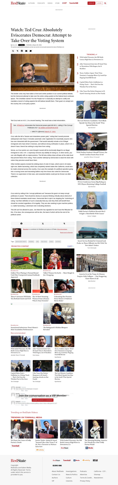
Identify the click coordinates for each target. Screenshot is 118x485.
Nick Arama (36, 355)
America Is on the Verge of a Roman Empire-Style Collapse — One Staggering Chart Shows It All (92, 276)
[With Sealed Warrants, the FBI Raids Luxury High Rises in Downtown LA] (20, 341)
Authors (31, 3)
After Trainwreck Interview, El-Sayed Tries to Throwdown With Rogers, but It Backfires (42, 351)
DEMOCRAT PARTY (21, 241)
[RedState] (18, 3)
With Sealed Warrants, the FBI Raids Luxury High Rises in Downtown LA (20, 351)
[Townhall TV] (73, 3)
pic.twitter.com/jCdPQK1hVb (48, 128)
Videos (50, 3)
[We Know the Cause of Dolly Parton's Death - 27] (22, 429)
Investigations (71, 471)
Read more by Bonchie (66, 232)
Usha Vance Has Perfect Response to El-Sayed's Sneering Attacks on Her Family (40, 376)
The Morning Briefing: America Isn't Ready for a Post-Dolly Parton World (96, 442)
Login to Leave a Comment (42, 400)
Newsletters (98, 478)
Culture (68, 478)
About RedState (58, 471)
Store (57, 3)
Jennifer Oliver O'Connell (18, 355)
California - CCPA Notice (100, 471)
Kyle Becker (58, 357)
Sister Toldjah (92, 216)
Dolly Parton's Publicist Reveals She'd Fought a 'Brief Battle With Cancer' (91, 212)
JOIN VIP (91, 3)
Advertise (83, 474)
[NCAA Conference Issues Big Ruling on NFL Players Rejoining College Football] (91, 171)
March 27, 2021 (50, 132)
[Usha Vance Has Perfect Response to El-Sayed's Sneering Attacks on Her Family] (42, 366)
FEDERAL (31, 241)
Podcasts (41, 3)
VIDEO (51, 241)
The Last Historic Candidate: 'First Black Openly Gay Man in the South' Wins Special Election (64, 376)
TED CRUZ (44, 241)
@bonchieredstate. (62, 229)
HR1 (37, 241)
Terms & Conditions (86, 478)
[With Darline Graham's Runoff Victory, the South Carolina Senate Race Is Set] (91, 141)
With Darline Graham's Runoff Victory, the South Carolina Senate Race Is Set (91, 153)
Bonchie (15, 45)
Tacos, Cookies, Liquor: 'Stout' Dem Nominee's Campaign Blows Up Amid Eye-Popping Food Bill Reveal (64, 352)
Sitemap (97, 474)
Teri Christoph (15, 381)
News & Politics (71, 474)
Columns (69, 481)
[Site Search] (105, 3)
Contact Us (56, 474)
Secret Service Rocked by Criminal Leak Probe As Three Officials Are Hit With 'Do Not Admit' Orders (92, 243)
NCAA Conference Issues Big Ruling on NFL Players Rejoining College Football (92, 183)
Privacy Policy (85, 481)
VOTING (58, 241)
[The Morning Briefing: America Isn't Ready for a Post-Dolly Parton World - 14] (96, 429)
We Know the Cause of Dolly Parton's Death (21, 441)
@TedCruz (20, 125)
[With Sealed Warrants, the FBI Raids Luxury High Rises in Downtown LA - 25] (71, 429)
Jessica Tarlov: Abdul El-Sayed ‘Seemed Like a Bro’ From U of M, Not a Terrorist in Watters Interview (46, 443)
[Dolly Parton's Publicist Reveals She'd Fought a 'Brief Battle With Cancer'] (91, 200)
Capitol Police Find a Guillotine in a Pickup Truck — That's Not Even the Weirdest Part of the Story (20, 376)
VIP (53, 481)
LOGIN (99, 3)
